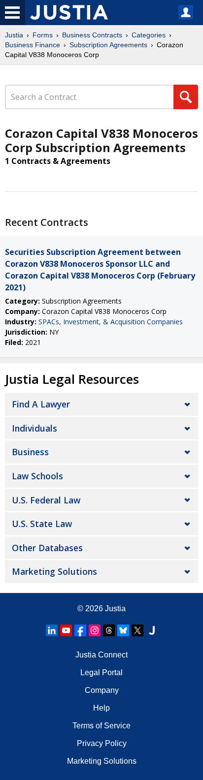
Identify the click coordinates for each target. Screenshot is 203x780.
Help (101, 708)
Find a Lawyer (41, 404)
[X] (137, 630)
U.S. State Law (42, 524)
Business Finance (32, 45)
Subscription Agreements (108, 45)
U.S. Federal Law (46, 500)
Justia (14, 35)
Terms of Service (101, 725)
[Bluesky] (123, 630)
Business (30, 452)
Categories (149, 35)
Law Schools (37, 476)
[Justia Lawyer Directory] (152, 630)
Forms (43, 35)
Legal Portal (101, 672)
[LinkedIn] (52, 630)
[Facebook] (80, 630)
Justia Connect (101, 655)
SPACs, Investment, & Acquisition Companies (110, 321)
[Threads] (109, 630)
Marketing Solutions (54, 571)
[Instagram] (95, 630)
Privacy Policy (102, 743)
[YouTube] (66, 630)
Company (102, 690)
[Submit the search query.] (185, 97)
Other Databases (47, 548)
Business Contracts (92, 35)
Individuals (34, 428)
